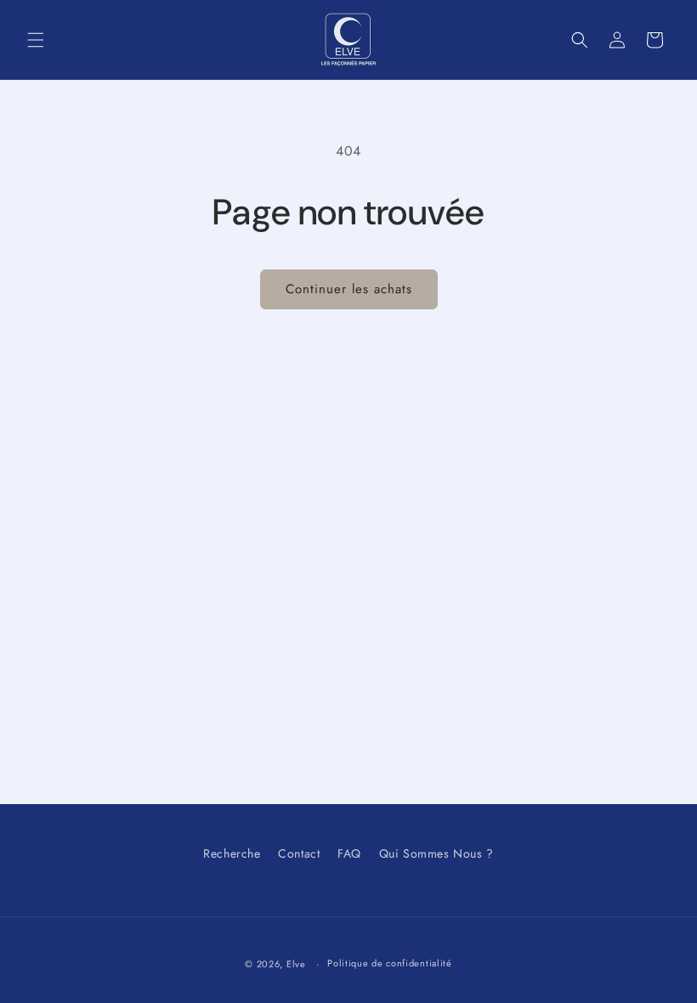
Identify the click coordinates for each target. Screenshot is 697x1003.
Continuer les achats (349, 289)
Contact (299, 853)
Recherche (231, 853)
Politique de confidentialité (389, 963)
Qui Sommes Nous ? (436, 853)
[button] (35, 40)
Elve (296, 964)
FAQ (349, 853)
